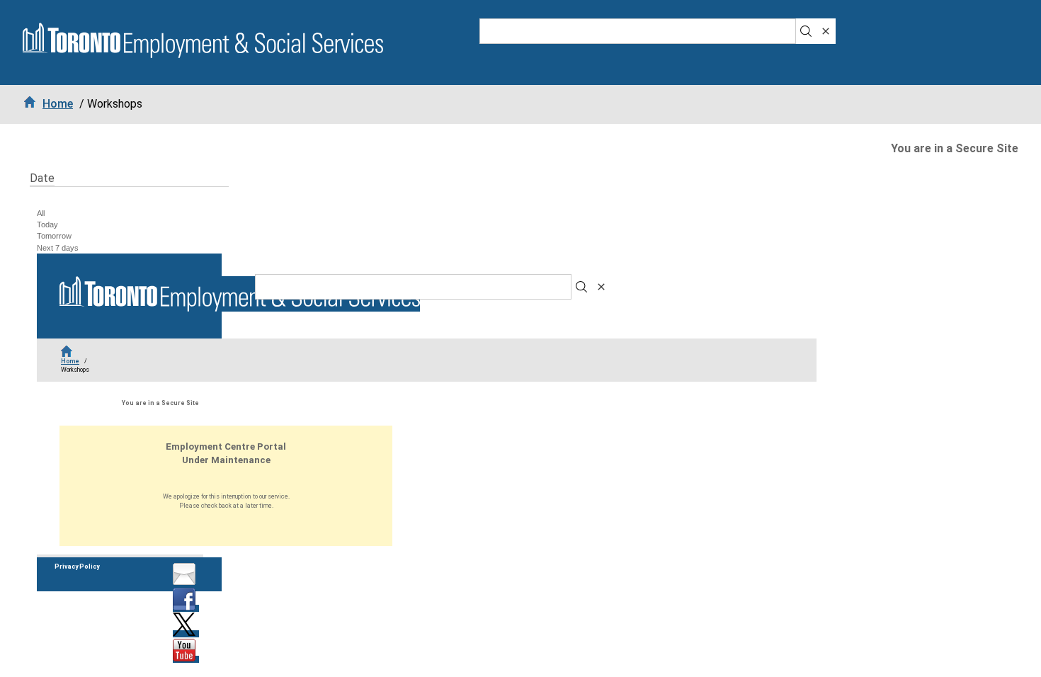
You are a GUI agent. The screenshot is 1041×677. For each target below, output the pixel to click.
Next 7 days (58, 248)
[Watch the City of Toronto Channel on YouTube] (186, 659)
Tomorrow (54, 236)
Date (42, 178)
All (41, 213)
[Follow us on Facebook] (186, 608)
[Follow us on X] (186, 633)
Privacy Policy (77, 566)
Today (47, 224)
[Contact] (186, 582)
